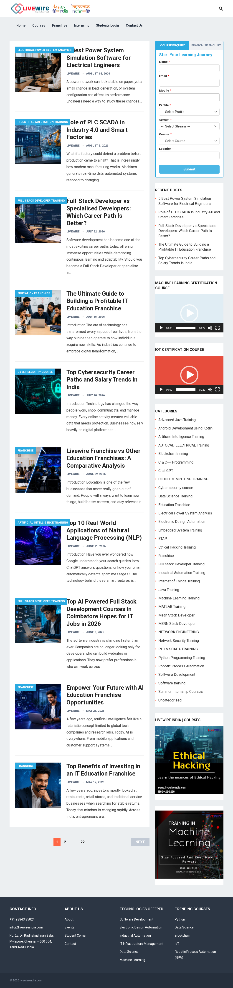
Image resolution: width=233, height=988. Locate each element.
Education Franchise (34, 293)
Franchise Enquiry (206, 45)
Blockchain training (173, 454)
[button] (189, 313)
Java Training (168, 590)
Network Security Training (178, 641)
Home (20, 25)
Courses (38, 25)
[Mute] (210, 328)
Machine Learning (132, 960)
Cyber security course (35, 372)
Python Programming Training (181, 658)
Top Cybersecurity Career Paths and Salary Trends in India (101, 379)
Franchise (59, 25)
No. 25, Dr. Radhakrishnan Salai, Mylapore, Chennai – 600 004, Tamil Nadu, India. (32, 941)
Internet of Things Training (179, 581)
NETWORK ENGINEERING (178, 632)
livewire (72, 73)
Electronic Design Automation (181, 521)
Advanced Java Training (177, 420)
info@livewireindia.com (26, 927)
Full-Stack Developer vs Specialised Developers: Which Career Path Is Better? (187, 231)
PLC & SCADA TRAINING (178, 649)
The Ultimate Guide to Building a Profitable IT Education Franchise (97, 301)
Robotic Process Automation (181, 666)
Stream (165, 119)
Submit (189, 169)
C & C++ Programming (175, 462)
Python (180, 919)
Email (164, 76)
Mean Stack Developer (176, 615)
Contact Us (134, 25)
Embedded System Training (180, 530)
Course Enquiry (172, 45)
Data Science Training (175, 496)
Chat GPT (165, 471)
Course (165, 134)
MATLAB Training (171, 606)
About (69, 919)
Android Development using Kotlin (185, 428)
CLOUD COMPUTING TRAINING (183, 479)
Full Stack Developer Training (41, 200)
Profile (165, 105)
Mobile (165, 90)
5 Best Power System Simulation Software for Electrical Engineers (98, 57)
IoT (177, 944)
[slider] (185, 328)
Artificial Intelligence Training (43, 522)
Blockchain (182, 935)
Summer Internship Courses (180, 691)
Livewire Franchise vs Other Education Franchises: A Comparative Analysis (103, 458)
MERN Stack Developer (177, 623)
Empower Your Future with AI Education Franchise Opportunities (105, 695)
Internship (81, 25)
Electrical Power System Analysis (44, 50)
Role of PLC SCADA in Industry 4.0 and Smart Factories (97, 129)
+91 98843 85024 (22, 919)
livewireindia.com (31, 980)
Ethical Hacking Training (177, 547)
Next (140, 842)
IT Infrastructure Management (141, 944)
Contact (70, 944)
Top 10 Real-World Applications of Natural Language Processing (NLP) (104, 530)
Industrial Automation (135, 935)
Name (164, 61)
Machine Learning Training (179, 598)
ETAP (162, 538)
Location (166, 148)
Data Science (129, 951)
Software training (171, 683)
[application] (189, 313)
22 (83, 842)
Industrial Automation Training (43, 122)
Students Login (107, 25)
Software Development (176, 674)
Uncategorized (170, 700)
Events (69, 927)
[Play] (161, 328)
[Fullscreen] (217, 328)
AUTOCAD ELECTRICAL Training (183, 445)
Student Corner (76, 935)
